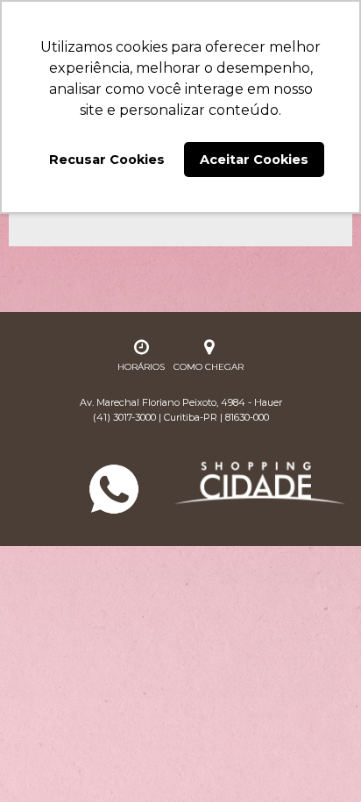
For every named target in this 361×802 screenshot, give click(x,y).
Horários (141, 367)
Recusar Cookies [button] (107, 159)
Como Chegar (208, 367)
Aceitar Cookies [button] (254, 159)
